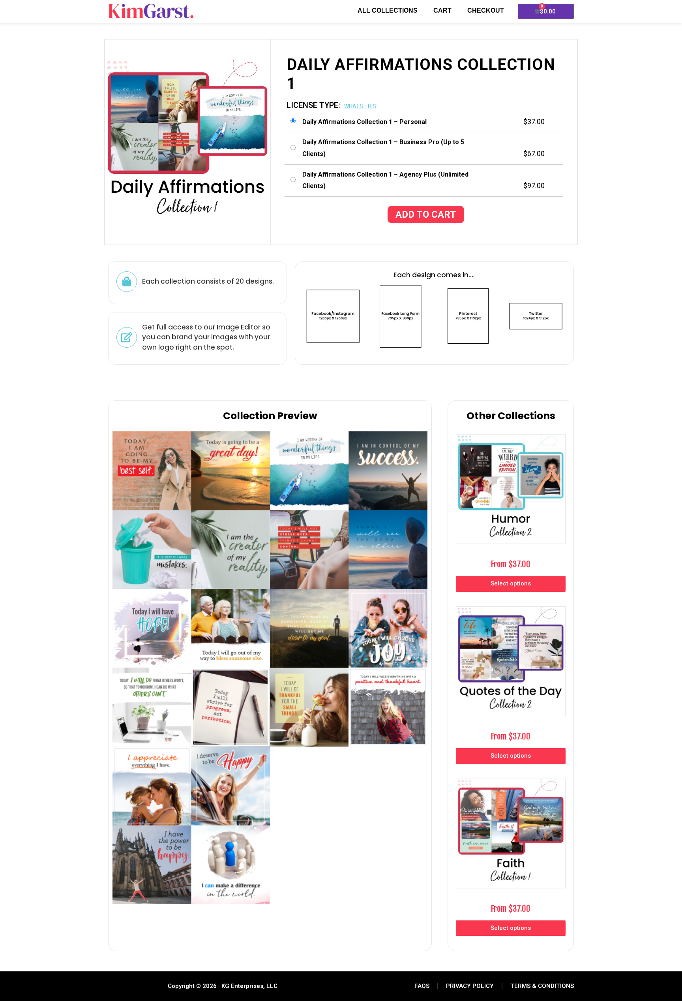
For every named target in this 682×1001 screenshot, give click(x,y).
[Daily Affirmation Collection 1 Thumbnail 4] (348, 510)
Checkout (485, 10)
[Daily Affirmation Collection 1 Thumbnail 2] (191, 825)
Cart (442, 10)
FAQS (421, 986)
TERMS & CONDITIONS (542, 986)
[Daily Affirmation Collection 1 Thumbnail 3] (191, 510)
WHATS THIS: (360, 106)
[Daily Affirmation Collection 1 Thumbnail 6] (348, 668)
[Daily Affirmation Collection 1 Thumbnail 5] (191, 668)
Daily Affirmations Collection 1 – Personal (364, 122)
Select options (511, 583)
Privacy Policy (470, 986)
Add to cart (425, 214)
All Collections (388, 10)
